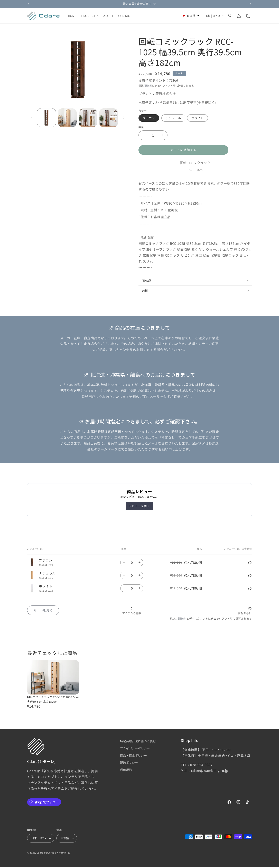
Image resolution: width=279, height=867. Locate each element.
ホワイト (197, 118)
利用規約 (126, 770)
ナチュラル (173, 118)
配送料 (148, 85)
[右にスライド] (123, 117)
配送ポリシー (129, 763)
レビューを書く (139, 506)
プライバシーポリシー (135, 748)
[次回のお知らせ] (250, 4)
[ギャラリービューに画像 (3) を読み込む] (88, 117)
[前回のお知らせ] (28, 4)
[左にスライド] (31, 117)
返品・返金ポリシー (133, 755)
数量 (141, 127)
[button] (90, 15)
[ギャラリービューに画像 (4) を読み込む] (108, 117)
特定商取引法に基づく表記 (138, 741)
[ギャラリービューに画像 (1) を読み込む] (46, 117)
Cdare (40, 852)
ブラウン (149, 118)
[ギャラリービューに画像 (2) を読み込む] (67, 117)
